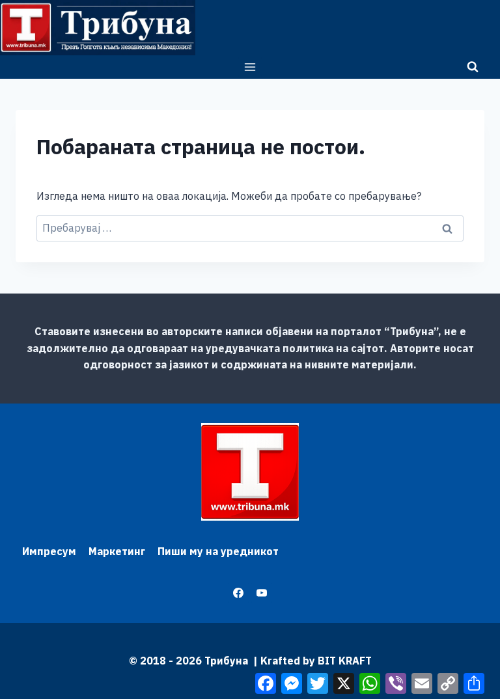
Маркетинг (117, 551)
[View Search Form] (472, 67)
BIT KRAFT (345, 660)
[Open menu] (250, 67)
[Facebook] (238, 592)
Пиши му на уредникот (218, 551)
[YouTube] (261, 592)
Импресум (49, 551)
